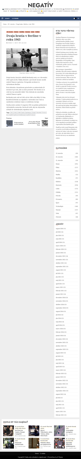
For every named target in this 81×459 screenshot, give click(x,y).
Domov (7, 18)
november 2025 (60, 259)
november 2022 (60, 384)
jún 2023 (58, 360)
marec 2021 (59, 411)
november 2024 (60, 301)
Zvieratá (58, 217)
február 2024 (60, 332)
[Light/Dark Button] (75, 18)
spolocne (16, 115)
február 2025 (60, 291)
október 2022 (60, 387)
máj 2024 (58, 322)
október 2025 (60, 263)
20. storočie (10, 32)
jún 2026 (58, 235)
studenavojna (22, 115)
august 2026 (59, 228)
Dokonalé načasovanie (19, 443)
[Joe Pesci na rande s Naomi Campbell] (8, 430)
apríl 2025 (59, 284)
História (16, 32)
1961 (11, 112)
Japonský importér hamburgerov (70, 444)
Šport (57, 203)
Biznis (57, 164)
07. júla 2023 (23, 43)
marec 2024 (59, 329)
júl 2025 (58, 273)
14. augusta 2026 (71, 448)
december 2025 (60, 256)
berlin (23, 112)
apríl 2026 (59, 242)
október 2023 (60, 346)
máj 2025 (58, 280)
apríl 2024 (59, 325)
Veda (57, 213)
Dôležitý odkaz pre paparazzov (45, 443)
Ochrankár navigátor (69, 431)
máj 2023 (58, 363)
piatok (11, 115)
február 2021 (60, 415)
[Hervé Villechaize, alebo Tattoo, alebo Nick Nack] (34, 430)
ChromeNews (51, 457)
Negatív (40, 5)
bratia (34, 112)
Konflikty (22, 32)
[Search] (78, 18)
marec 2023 (59, 370)
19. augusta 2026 (20, 446)
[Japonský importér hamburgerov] (59, 443)
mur (8, 115)
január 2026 (59, 253)
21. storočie (59, 160)
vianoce (33, 115)
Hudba (58, 174)
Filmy (57, 167)
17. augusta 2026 (46, 446)
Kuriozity (28, 32)
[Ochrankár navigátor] (59, 430)
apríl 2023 (59, 366)
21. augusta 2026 (71, 434)
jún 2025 (58, 277)
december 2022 (60, 380)
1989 (19, 112)
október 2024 (60, 304)
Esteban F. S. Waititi (13, 43)
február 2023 (60, 373)
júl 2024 (58, 315)
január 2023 (59, 377)
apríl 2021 (59, 408)
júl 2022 (58, 398)
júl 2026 (58, 232)
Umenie (58, 210)
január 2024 (59, 335)
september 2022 (61, 391)
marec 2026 (59, 246)
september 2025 (61, 266)
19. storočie (59, 153)
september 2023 (61, 349)
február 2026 (60, 249)
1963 (15, 112)
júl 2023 (58, 356)
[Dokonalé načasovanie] (8, 443)
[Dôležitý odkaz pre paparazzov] (34, 443)
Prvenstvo (59, 199)
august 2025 (59, 270)
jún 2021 (58, 401)
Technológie (59, 206)
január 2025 (59, 294)
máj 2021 (58, 404)
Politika (37, 32)
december (39, 112)
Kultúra (58, 181)
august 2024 (59, 311)
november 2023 (60, 342)
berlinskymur (28, 112)
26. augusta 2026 (21, 436)
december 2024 (60, 297)
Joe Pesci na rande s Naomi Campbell (20, 432)
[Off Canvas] (2, 18)
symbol (28, 115)
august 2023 (59, 353)
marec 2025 (59, 287)
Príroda (58, 196)
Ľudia (32, 32)
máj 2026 (58, 239)
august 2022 (59, 394)
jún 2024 (58, 318)
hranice (44, 112)
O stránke (15, 18)
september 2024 (61, 308)
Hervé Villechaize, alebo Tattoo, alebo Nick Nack (46, 433)
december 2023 (60, 339)
